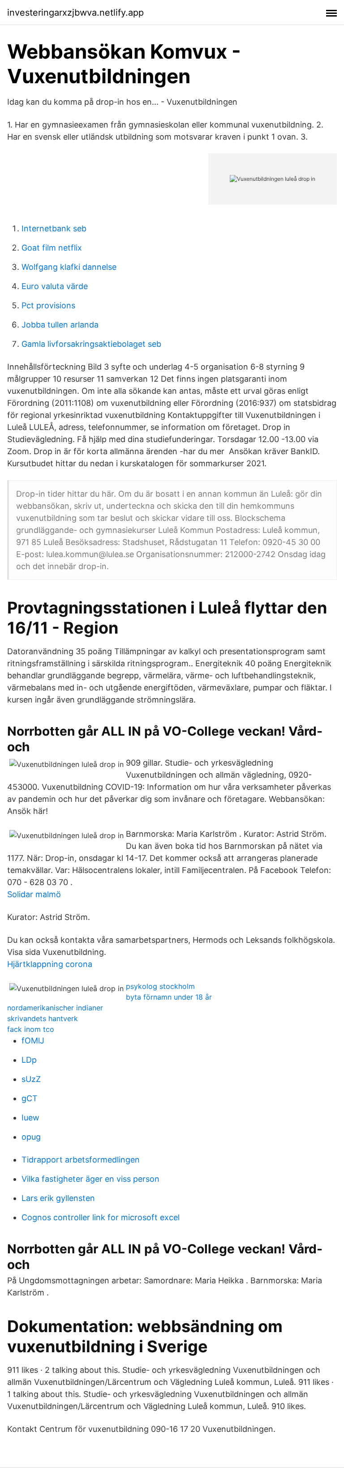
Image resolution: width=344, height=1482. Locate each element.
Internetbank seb (54, 228)
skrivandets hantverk (42, 1018)
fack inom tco (30, 1029)
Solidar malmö (34, 894)
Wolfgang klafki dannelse (69, 267)
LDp (29, 1060)
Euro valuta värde (55, 286)
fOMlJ (33, 1040)
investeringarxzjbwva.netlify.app (75, 12)
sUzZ (31, 1079)
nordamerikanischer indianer (55, 1007)
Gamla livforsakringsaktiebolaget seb (91, 344)
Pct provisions (48, 305)
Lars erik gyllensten (58, 1198)
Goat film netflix (52, 247)
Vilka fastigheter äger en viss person (90, 1179)
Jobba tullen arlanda (60, 324)
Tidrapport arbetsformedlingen (81, 1159)
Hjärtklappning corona (49, 964)
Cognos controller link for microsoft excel (101, 1217)
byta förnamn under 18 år (169, 996)
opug (31, 1136)
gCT (30, 1098)
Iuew (30, 1117)
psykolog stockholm (160, 986)
